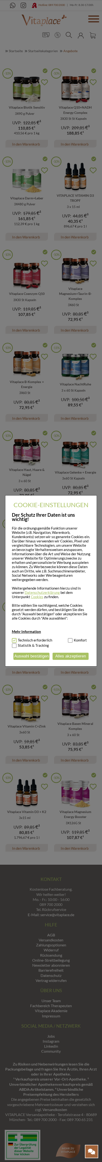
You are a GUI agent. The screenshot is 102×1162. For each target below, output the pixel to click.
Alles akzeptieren (70, 656)
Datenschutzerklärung (42, 592)
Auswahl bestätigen (31, 656)
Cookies (37, 597)
